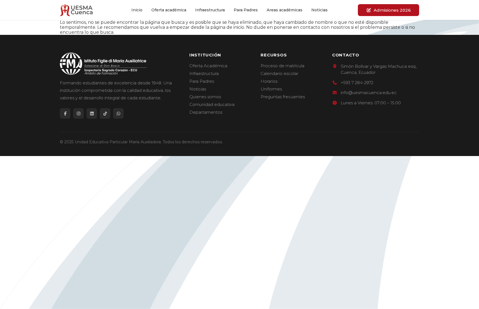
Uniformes (271, 89)
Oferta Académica (208, 65)
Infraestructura (210, 9)
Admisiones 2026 (392, 10)
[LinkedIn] (91, 113)
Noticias (319, 9)
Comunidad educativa (212, 104)
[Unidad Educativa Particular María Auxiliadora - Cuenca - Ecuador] (76, 10)
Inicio (136, 9)
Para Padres (246, 9)
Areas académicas (284, 9)
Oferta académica (168, 9)
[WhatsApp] (118, 113)
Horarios (269, 81)
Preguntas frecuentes (283, 96)
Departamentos (205, 112)
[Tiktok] (105, 113)
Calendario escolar (279, 73)
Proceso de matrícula (282, 65)
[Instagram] (78, 113)
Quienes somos (205, 96)
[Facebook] (65, 113)
